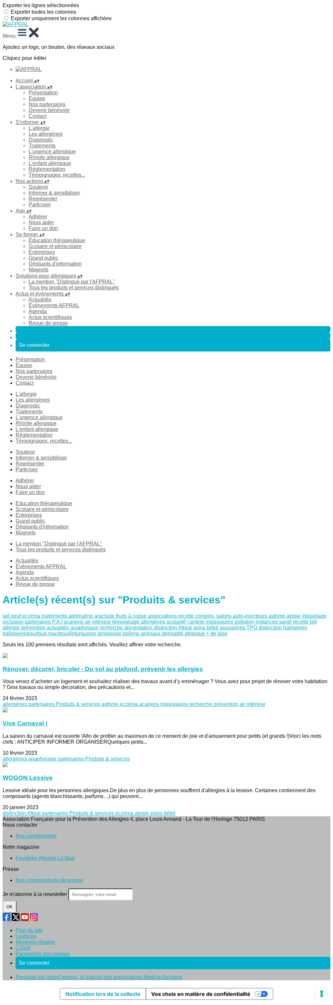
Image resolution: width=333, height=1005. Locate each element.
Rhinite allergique (49, 157)
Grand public (43, 258)
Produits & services (78, 704)
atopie (294, 616)
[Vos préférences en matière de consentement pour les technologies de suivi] (321, 993)
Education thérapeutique (57, 240)
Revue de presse (48, 323)
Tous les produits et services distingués (74, 287)
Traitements (42, 145)
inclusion (14, 622)
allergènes (153, 622)
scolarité (176, 622)
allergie (12, 627)
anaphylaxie (85, 627)
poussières (233, 627)
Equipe (37, 98)
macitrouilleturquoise (73, 633)
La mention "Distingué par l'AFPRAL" (72, 281)
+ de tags (216, 633)
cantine (196, 622)
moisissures (220, 622)
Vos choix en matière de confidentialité (200, 994)
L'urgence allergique (52, 151)
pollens (132, 633)
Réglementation (47, 169)
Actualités (40, 299)
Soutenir (38, 187)
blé (313, 622)
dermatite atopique (184, 633)
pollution (245, 622)
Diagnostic (41, 140)
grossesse (110, 633)
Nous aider (41, 222)
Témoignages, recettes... (57, 175)
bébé (213, 627)
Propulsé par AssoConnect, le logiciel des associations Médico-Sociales (99, 977)
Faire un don (43, 228)
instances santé (274, 622)
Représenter (43, 198)
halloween (295, 627)
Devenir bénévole (49, 110)
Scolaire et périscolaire (55, 246)
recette (186, 616)
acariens (74, 622)
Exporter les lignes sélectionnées (41, 5)
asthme (277, 616)
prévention (34, 627)
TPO (252, 627)
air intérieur (98, 622)
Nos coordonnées (36, 836)
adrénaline (81, 616)
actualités (58, 627)
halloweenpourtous (25, 633)
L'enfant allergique (50, 163)
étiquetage (314, 616)
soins (200, 627)
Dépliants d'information (55, 264)
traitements (55, 616)
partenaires (38, 622)
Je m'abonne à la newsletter (35, 894)
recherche (112, 627)
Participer (40, 204)
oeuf (16, 616)
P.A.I (58, 622)
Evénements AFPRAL (54, 305)
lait (7, 616)
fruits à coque (132, 616)
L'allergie (39, 128)
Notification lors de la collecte (102, 994)
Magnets (38, 269)
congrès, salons (214, 616)
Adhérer (38, 216)
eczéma (32, 616)
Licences (26, 936)
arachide (105, 616)
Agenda (38, 311)
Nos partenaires (47, 104)
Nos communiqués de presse (49, 880)
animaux (151, 633)
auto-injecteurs (250, 616)
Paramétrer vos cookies (43, 954)
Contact (38, 116)
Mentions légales (35, 942)
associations (163, 616)
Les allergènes (46, 134)
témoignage (126, 622)
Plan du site (29, 930)
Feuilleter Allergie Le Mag (45, 858)
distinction (271, 627)
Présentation (43, 92)
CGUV (23, 948)
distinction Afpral (173, 627)
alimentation (139, 627)
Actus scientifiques (50, 317)
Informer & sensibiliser (54, 193)
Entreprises (42, 252)
